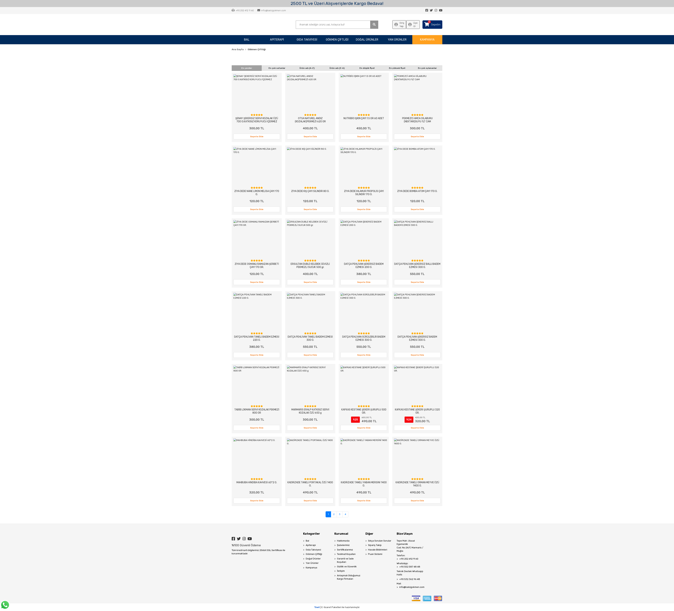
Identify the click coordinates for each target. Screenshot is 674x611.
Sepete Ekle (256, 136)
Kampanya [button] (427, 39)
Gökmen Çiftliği (314, 554)
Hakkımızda (343, 540)
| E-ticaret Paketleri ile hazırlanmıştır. (337, 607)
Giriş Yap (401, 25)
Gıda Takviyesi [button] (307, 39)
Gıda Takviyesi (313, 549)
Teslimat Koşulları (346, 554)
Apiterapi (311, 545)
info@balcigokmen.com (411, 587)
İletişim (341, 571)
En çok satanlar (277, 68)
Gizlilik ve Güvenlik (347, 566)
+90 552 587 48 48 (409, 566)
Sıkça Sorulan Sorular (379, 540)
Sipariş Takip (375, 545)
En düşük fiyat (367, 68)
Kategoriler (311, 533)
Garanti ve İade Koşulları (345, 560)
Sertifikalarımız (345, 549)
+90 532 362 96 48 (409, 579)
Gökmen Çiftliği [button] (337, 39)
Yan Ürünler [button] (397, 39)
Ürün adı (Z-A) (337, 68)
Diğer (369, 533)
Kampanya (311, 567)
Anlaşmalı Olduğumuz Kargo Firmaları (348, 577)
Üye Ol (415, 25)
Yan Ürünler (312, 563)
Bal (307, 540)
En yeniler (246, 68)
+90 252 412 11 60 (408, 558)
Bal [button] (246, 39)
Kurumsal (341, 533)
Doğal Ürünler (313, 558)
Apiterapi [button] (277, 39)
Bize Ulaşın (405, 533)
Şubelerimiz (343, 545)
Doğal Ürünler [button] (367, 39)
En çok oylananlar (427, 68)
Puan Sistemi (375, 554)
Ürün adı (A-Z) (307, 68)
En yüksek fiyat (397, 68)
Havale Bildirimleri (377, 549)
